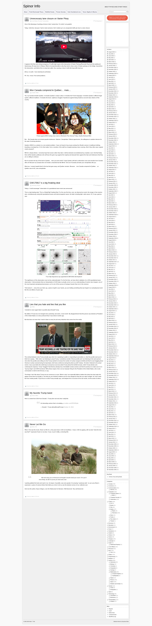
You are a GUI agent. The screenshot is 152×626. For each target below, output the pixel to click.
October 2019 (112, 212)
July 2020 (111, 195)
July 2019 (111, 218)
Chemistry (112, 566)
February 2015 (112, 322)
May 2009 (111, 458)
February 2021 (112, 181)
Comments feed (112, 614)
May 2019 (111, 222)
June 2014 (111, 338)
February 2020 (112, 204)
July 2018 (111, 242)
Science (111, 560)
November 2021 (112, 163)
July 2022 (111, 148)
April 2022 (111, 153)
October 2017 (112, 259)
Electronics (113, 597)
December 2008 (112, 467)
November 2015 (112, 305)
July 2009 (111, 454)
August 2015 (112, 310)
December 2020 (112, 185)
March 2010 (111, 438)
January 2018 (112, 254)
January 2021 (112, 183)
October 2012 (112, 377)
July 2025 (111, 77)
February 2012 (112, 393)
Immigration (113, 589)
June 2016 (111, 291)
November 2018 (112, 234)
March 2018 (111, 250)
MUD (113, 495)
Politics (37, 92)
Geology (112, 570)
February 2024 (112, 110)
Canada (33, 92)
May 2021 (111, 175)
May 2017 (111, 269)
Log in (110, 610)
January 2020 (112, 206)
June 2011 (111, 409)
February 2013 (112, 369)
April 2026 (111, 59)
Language (111, 540)
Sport (110, 591)
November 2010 (112, 422)
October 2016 (112, 283)
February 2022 (112, 157)
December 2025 (112, 67)
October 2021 (112, 165)
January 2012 (112, 395)
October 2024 (112, 95)
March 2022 (111, 155)
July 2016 (111, 289)
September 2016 (113, 285)
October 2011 (112, 401)
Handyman (111, 531)
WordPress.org (112, 616)
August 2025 (112, 75)
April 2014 (111, 342)
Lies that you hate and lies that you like (48, 304)
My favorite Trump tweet (41, 393)
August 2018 (112, 240)
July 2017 (111, 265)
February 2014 (112, 346)
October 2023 (112, 118)
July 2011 (111, 406)
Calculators (113, 595)
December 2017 (112, 256)
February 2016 (112, 299)
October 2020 (112, 189)
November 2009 (112, 446)
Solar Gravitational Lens (74, 12)
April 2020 (111, 201)
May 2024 (111, 104)
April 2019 (111, 224)
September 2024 (113, 97)
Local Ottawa (34, 21)
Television (114, 512)
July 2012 (111, 383)
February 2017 (112, 275)
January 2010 (112, 442)
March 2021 (111, 179)
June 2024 (111, 103)
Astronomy (34, 185)
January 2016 (112, 301)
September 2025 (113, 73)
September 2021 (113, 167)
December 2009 (112, 444)
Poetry (111, 517)
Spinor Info (31, 6)
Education (111, 525)
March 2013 (111, 367)
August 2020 (112, 193)
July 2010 (111, 430)
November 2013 (112, 352)
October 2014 (112, 330)
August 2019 (112, 216)
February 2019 (112, 228)
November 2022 (112, 140)
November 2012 (112, 375)
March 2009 (111, 461)
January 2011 (112, 418)
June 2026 (111, 55)
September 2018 (113, 238)
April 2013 (111, 365)
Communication (112, 488)
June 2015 (111, 314)
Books (33, 426)
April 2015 (111, 318)
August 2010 (112, 428)
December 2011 (112, 397)
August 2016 (112, 287)
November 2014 (112, 328)
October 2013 (112, 354)
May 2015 (111, 316)
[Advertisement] (117, 34)
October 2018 (112, 236)
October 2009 (112, 448)
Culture (110, 501)
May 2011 (111, 410)
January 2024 (112, 112)
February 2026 (112, 63)
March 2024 (111, 108)
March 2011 (111, 414)
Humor (33, 395)
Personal (40, 21)
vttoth (32, 83)
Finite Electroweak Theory (36, 12)
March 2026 (111, 61)
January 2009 (112, 465)
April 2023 (111, 130)
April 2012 (111, 389)
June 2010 (111, 432)
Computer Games (114, 493)
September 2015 (113, 308)
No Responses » (98, 21)
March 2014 (111, 344)
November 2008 (112, 469)
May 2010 (111, 434)
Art (111, 503)
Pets (110, 550)
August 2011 (112, 405)
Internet (112, 489)
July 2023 (111, 124)
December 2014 (112, 326)
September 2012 (113, 379)
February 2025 (112, 87)
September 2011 (113, 403)
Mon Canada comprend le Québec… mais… (50, 90)
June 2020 (111, 197)
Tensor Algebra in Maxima (90, 12)
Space (111, 581)
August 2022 (112, 146)
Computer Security (114, 497)
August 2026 (112, 52)
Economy (111, 523)
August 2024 (112, 99)
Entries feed (112, 612)
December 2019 (112, 208)
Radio (113, 511)
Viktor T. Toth (32, 621)
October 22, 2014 (69, 407)
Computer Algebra (116, 573)
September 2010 (113, 426)
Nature (112, 577)
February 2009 (112, 463)
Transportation (45, 21)
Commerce (111, 486)
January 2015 (112, 324)
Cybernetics (113, 499)
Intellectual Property (115, 544)
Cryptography (115, 575)
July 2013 (111, 359)
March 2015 (111, 320)
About (25, 12)
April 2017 (111, 271)
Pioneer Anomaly (61, 12)
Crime (111, 587)
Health (110, 533)
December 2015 (112, 303)
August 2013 (112, 357)
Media (111, 509)
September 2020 (113, 191)
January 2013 (112, 371)
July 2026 (111, 54)
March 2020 (111, 203)
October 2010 (112, 424)
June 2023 (111, 126)
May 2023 (111, 128)
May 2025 (111, 81)
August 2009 (112, 452)
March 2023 (111, 132)
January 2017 (112, 277)
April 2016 (111, 295)
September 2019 (113, 214)
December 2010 (112, 420)
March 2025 (111, 85)
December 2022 (112, 138)
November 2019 (112, 210)
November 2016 (112, 281)
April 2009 (111, 459)
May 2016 (111, 293)
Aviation (112, 601)
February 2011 (112, 416)
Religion (111, 558)
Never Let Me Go (38, 424)
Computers (111, 491)
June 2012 (111, 385)
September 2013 (113, 356)
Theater (112, 521)
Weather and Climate (115, 583)
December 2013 (112, 350)
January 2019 (112, 230)
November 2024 (112, 93)
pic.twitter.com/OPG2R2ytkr (70, 403)
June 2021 (111, 173)
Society (110, 586)
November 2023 (112, 116)
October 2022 (112, 142)
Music (111, 515)
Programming (112, 556)
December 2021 (112, 161)
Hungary (111, 539)
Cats (111, 552)
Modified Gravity (49, 12)
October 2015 (112, 306)
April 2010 (111, 436)
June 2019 (111, 220)
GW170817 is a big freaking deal (45, 183)
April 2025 (111, 83)
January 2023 (112, 136)
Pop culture (113, 519)
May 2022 (111, 152)
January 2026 (112, 65)
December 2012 (112, 373)
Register (111, 608)
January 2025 (112, 89)
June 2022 (111, 150)
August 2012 (112, 381)
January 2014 (112, 348)
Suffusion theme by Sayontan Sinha (121, 621)
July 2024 (111, 101)
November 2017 (112, 257)
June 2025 (111, 79)
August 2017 (112, 263)
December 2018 (112, 232)
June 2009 (111, 455)
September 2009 (113, 450)
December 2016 (112, 279)
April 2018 (111, 248)
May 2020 (111, 199)
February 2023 (112, 134)
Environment (112, 527)
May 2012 (111, 387)
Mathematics (113, 572)
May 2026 (111, 57)
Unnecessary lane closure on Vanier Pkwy (49, 18)
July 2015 (111, 312)
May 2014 (111, 340)
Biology (112, 564)
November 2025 (112, 69)
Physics (38, 185)
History (110, 535)
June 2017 (111, 267)
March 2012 (111, 391)
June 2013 (111, 361)
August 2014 (112, 334)
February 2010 (112, 440)
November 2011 (112, 399)
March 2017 (111, 273)
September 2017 (113, 261)
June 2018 (111, 244)
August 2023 (112, 122)
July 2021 (111, 171)
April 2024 (111, 106)
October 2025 (112, 71)
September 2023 (113, 120)
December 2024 (112, 91)
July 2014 (111, 336)
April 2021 (111, 177)
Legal (110, 542)
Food (110, 529)
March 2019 (111, 226)
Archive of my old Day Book (115, 476)
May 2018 (111, 246)
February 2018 (112, 252)
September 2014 (113, 332)
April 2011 (111, 412)
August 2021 (112, 169)
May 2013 (111, 363)
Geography (113, 568)
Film (36, 426)
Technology (111, 593)
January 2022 (112, 159)
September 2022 (113, 144)
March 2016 (111, 297)
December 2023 (112, 114)
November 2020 (112, 187)
